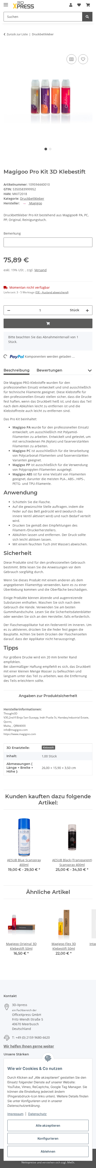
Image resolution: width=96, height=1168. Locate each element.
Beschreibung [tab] (16, 370)
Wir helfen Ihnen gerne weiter (29, 1046)
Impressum (15, 1114)
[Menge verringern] (9, 310)
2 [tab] (50, 149)
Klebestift (48, 747)
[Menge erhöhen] (87, 310)
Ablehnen (48, 1151)
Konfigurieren (48, 1138)
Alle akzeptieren (48, 1125)
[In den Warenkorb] (7, 48)
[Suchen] (87, 16)
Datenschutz (37, 1114)
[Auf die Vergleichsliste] (71, 59)
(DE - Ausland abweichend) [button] (52, 292)
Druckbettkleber (32, 198)
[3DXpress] (23, 5)
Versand (40, 270)
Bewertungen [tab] (49, 370)
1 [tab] (45, 149)
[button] (71, 4)
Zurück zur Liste (17, 34)
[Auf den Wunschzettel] (83, 59)
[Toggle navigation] (6, 3)
